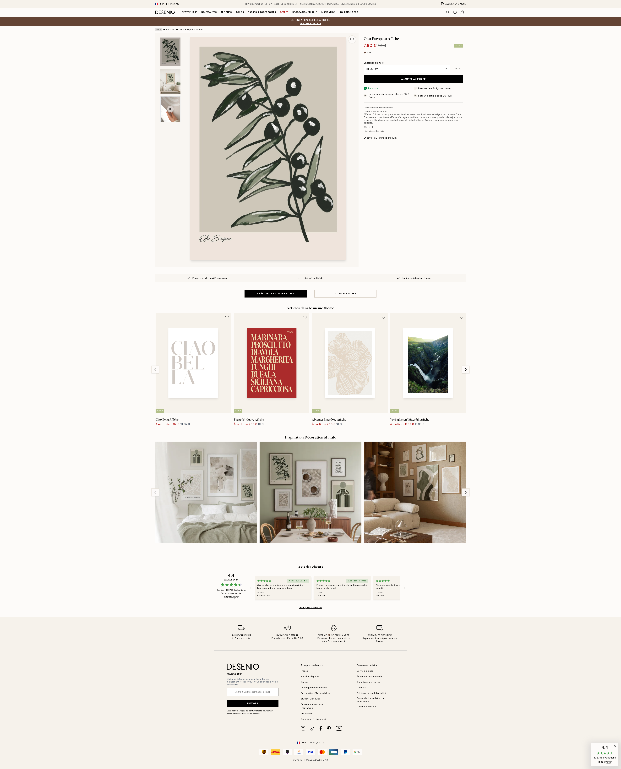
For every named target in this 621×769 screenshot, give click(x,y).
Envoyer (252, 703)
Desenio (320, 759)
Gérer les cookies (366, 706)
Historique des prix (374, 131)
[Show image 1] (170, 52)
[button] (457, 69)
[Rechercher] (448, 12)
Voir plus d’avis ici (310, 607)
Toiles (240, 12)
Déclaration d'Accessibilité (315, 693)
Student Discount (310, 698)
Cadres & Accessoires (262, 12)
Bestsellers (189, 12)
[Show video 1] (170, 109)
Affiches (226, 12)
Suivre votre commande (370, 676)
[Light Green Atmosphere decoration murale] (206, 492)
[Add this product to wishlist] (352, 39)
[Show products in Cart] (462, 12)
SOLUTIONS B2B (348, 12)
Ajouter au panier (413, 78)
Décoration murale (304, 12)
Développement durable (314, 687)
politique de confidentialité (249, 710)
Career (304, 682)
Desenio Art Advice (367, 665)
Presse (304, 671)
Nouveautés (209, 12)
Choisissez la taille (374, 62)
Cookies (361, 687)
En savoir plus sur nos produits (380, 137)
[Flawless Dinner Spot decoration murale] (310, 492)
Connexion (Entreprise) (313, 719)
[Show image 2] (170, 81)
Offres (284, 12)
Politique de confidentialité (371, 693)
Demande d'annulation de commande (371, 699)
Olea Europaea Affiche (191, 29)
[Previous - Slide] (155, 369)
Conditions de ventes (368, 682)
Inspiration (328, 12)
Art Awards (307, 713)
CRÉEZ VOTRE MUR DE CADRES (275, 293)
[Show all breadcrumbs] (158, 29)
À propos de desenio (312, 665)
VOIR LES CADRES (345, 293)
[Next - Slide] (466, 369)
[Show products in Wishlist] (455, 12)
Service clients (365, 671)
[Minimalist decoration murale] (415, 492)
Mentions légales (310, 676)
